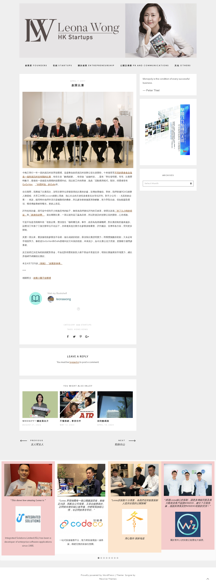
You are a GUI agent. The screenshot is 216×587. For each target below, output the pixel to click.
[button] (98, 564)
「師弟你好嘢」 (36, 214)
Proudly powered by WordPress (97, 581)
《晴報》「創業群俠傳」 (50, 263)
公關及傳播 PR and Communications (144, 65)
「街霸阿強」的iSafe (45, 184)
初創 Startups (62, 65)
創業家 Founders (36, 65)
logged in (74, 362)
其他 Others (183, 65)
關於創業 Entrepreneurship (96, 65)
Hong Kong (81, 329)
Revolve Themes (108, 585)
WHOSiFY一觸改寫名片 (35, 421)
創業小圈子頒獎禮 (42, 278)
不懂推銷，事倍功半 (70, 421)
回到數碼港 (103, 421)
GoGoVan (27, 184)
